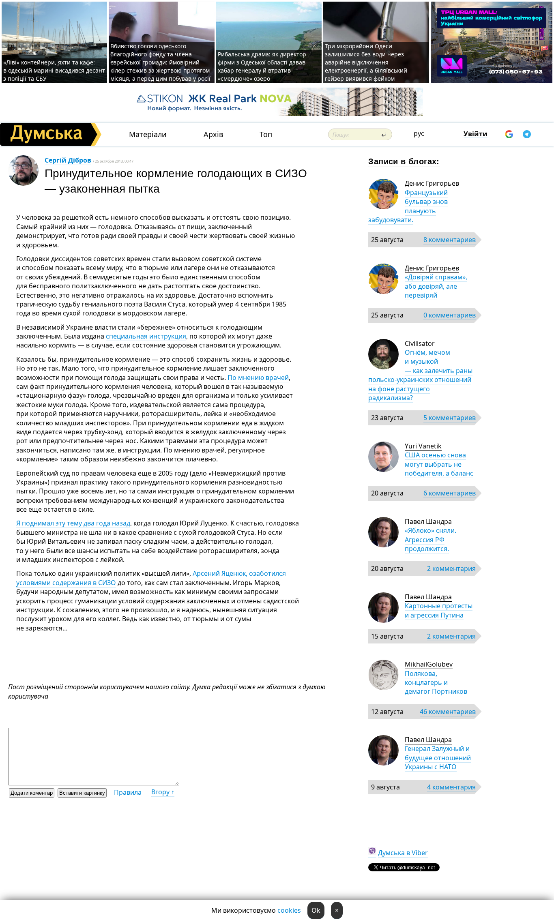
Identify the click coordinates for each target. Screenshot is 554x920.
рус (419, 133)
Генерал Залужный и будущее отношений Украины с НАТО (438, 757)
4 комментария (451, 787)
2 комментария (451, 568)
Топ (266, 134)
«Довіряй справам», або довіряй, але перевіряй (436, 286)
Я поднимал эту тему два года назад (73, 523)
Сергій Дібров (68, 160)
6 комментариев (449, 493)
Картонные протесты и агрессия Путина (438, 610)
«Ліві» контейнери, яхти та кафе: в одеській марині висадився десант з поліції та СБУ (54, 70)
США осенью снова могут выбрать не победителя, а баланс (439, 464)
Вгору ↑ (162, 791)
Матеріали (148, 134)
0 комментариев (449, 315)
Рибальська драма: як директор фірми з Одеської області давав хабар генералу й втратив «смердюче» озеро (262, 66)
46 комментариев (448, 711)
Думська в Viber (403, 852)
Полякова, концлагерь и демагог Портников (436, 682)
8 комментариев (449, 239)
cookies (289, 910)
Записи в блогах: (403, 161)
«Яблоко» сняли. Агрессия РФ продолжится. (430, 539)
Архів (213, 134)
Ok (315, 910)
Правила (128, 792)
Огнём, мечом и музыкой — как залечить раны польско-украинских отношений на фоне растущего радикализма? (420, 375)
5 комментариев (449, 417)
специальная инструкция (146, 336)
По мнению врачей (258, 377)
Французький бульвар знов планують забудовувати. (408, 206)
